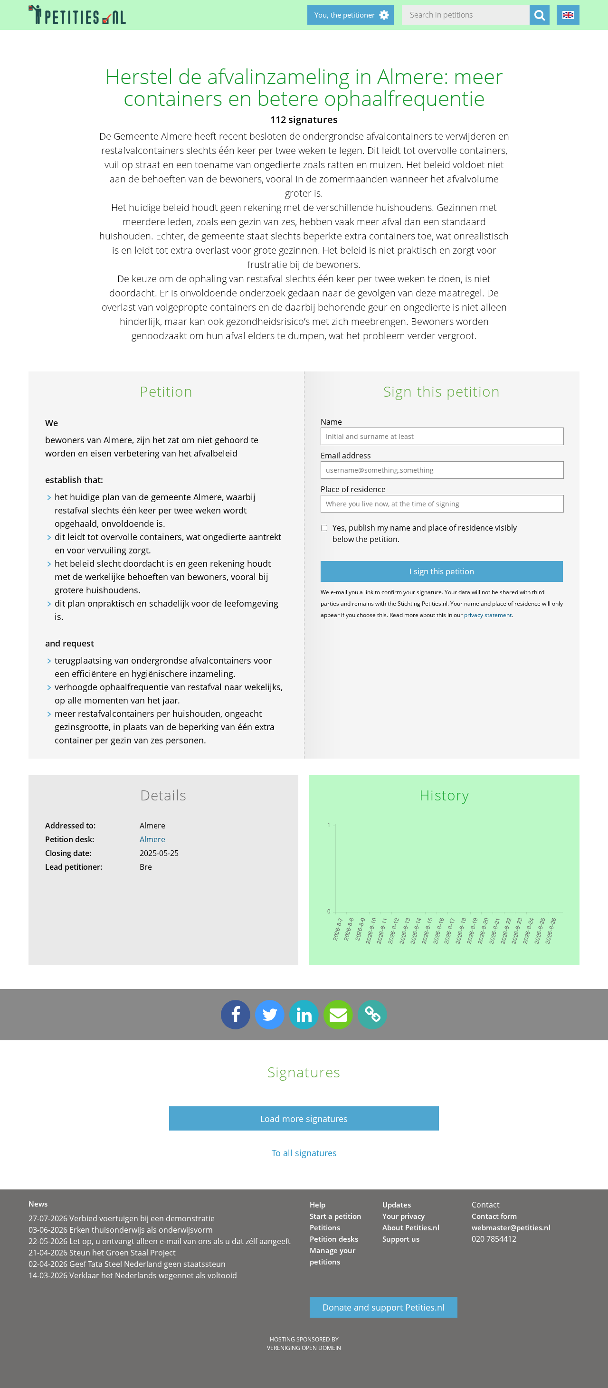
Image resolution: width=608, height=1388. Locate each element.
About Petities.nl (410, 1227)
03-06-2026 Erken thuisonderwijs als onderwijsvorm (120, 1230)
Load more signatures (304, 1118)
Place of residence (353, 489)
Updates (396, 1204)
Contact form (494, 1216)
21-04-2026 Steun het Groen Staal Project (102, 1252)
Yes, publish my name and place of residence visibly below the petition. (424, 533)
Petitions (325, 1227)
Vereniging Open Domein (304, 1348)
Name (331, 422)
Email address (346, 455)
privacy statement (488, 615)
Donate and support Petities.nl (384, 1307)
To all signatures (304, 1153)
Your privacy (403, 1216)
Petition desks (334, 1239)
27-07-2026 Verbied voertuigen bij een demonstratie (121, 1218)
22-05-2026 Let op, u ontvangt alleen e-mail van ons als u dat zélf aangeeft (159, 1241)
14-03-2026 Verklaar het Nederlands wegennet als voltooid (132, 1275)
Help (317, 1204)
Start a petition (335, 1216)
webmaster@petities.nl (511, 1227)
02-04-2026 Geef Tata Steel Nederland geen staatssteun (127, 1264)
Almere (152, 839)
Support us (400, 1239)
